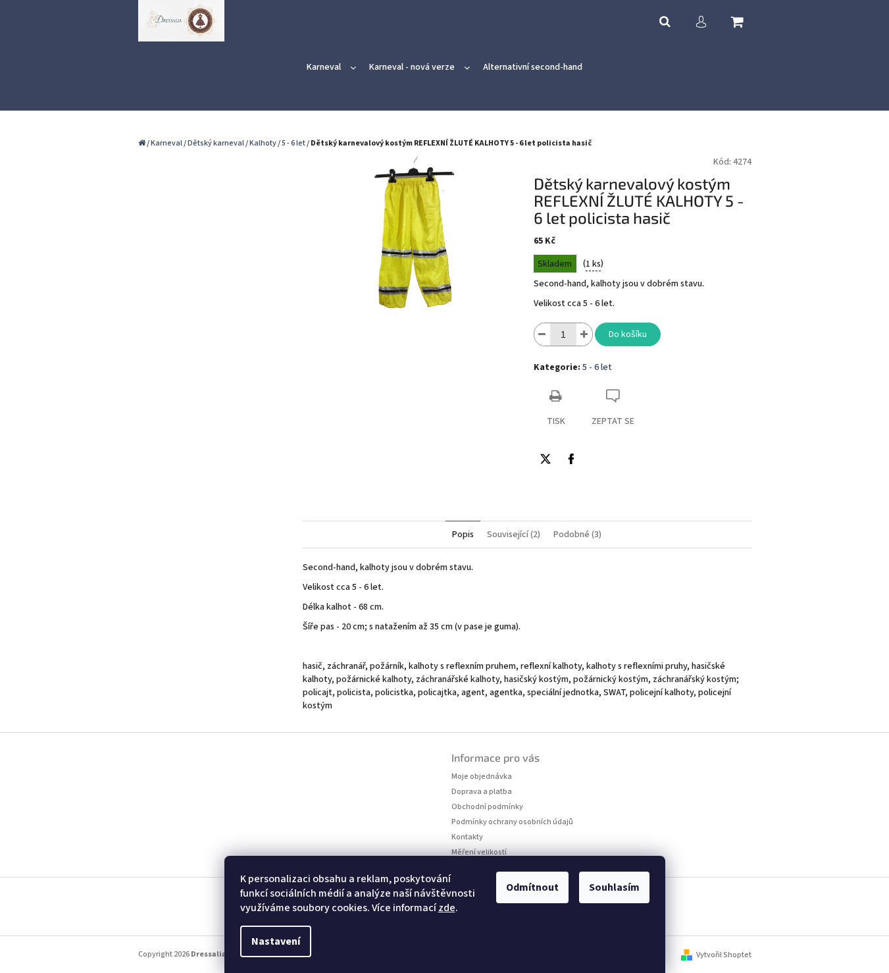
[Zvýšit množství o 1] (584, 334)
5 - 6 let (597, 367)
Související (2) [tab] (513, 534)
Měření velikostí (479, 852)
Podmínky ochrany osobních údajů (512, 822)
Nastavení (275, 941)
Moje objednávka (481, 776)
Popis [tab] (463, 534)
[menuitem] (331, 67)
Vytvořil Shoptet (723, 954)
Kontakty (467, 837)
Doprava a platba (481, 791)
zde (446, 908)
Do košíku (628, 334)
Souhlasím (614, 887)
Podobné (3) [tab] (577, 534)
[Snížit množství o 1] (542, 334)
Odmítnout (532, 887)
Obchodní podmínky (487, 806)
